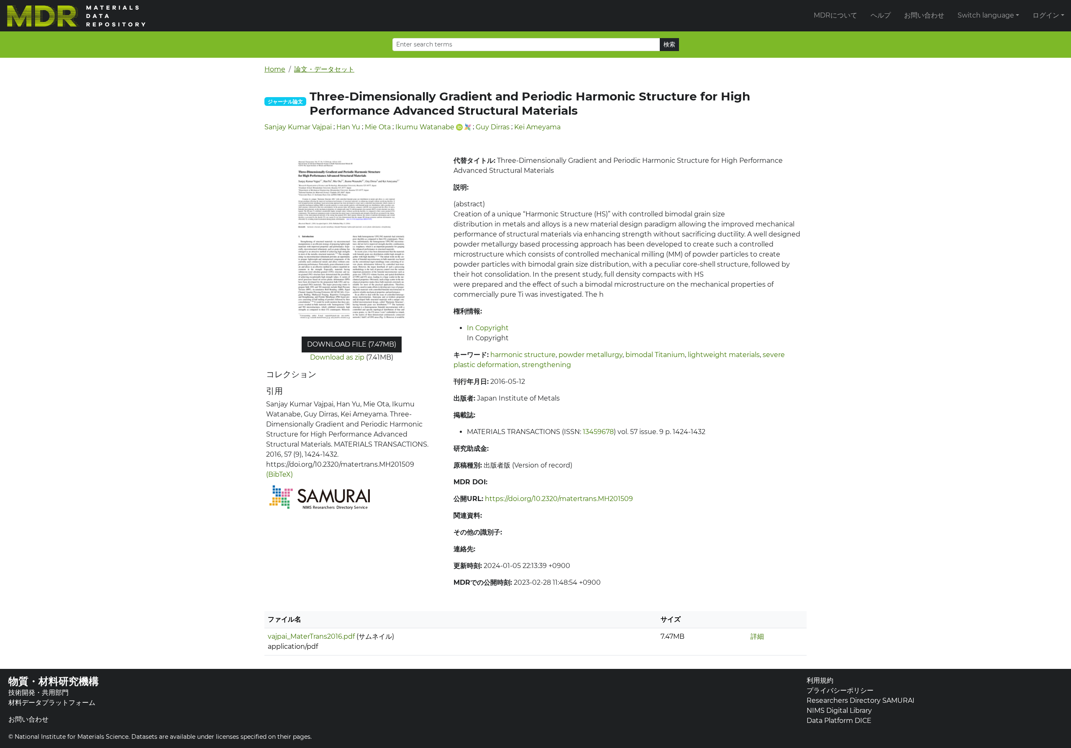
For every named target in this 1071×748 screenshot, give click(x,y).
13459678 (598, 432)
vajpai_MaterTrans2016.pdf (311, 636)
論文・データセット (324, 69)
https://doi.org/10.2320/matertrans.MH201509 (559, 499)
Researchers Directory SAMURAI (861, 700)
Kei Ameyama (537, 127)
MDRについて (835, 15)
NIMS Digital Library (839, 711)
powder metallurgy (591, 355)
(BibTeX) (279, 474)
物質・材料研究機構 (53, 681)
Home (274, 69)
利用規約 (820, 680)
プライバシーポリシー (840, 690)
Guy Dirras (493, 127)
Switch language (986, 15)
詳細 (757, 636)
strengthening (546, 365)
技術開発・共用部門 (38, 693)
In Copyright (488, 328)
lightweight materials (724, 355)
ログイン (1046, 15)
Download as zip (337, 357)
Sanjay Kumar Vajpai (298, 127)
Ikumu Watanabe (424, 127)
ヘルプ (881, 15)
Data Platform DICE (839, 721)
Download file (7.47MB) (351, 344)
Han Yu (348, 127)
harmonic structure (523, 355)
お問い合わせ (924, 15)
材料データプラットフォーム (51, 703)
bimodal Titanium (655, 355)
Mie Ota (378, 127)
